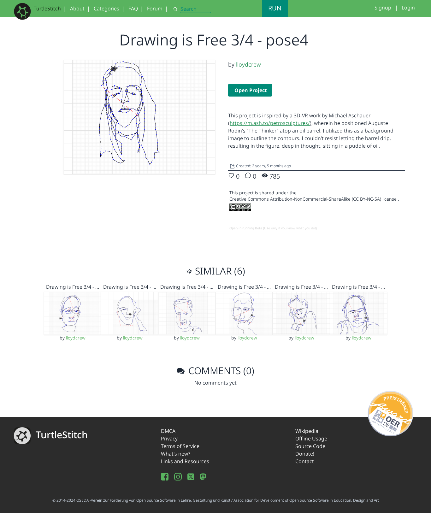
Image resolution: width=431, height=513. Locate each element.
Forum (154, 8)
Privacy (169, 438)
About (77, 8)
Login (408, 7)
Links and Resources (185, 461)
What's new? (175, 453)
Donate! (304, 453)
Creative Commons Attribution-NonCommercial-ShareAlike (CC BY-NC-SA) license (313, 199)
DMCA (168, 431)
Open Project (250, 90)
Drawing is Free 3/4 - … (72, 286)
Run (274, 8)
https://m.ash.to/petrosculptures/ (270, 123)
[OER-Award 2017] (391, 412)
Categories (106, 8)
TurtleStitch (47, 8)
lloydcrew (248, 64)
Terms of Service (180, 446)
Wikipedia (306, 431)
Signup (383, 7)
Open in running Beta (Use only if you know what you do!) (273, 228)
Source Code (310, 446)
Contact (304, 461)
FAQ (133, 8)
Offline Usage (311, 438)
